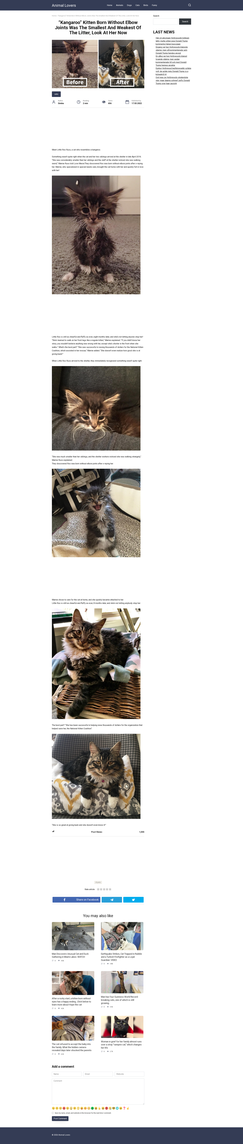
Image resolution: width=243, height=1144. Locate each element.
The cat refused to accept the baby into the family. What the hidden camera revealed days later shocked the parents (72, 1047)
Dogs (129, 5)
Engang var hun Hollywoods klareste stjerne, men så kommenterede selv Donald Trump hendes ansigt (172, 50)
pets (99, 882)
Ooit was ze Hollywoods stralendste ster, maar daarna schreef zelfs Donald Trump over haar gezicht (173, 80)
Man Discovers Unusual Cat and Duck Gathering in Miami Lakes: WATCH (70, 955)
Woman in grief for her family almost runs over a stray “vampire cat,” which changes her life (121, 1044)
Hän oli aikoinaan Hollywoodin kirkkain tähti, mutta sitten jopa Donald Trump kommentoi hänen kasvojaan (172, 41)
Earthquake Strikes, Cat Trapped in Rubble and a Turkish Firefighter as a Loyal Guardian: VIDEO (121, 956)
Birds (145, 5)
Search (156, 16)
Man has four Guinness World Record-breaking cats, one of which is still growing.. (119, 1000)
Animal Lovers (64, 5)
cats (56, 94)
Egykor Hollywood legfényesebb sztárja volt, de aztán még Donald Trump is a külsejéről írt (173, 71)
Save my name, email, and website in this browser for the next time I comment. (83, 1113)
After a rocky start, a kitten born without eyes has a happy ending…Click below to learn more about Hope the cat (71, 1001)
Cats (138, 5)
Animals (119, 5)
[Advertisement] (98, 129)
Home (109, 5)
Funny (154, 5)
